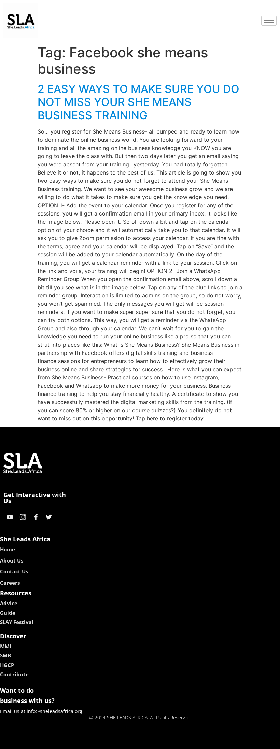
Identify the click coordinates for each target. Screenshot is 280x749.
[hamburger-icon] (269, 21)
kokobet (93, 741)
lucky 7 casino (158, 741)
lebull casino (122, 741)
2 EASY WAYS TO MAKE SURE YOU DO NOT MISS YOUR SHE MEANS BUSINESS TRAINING (138, 102)
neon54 (188, 741)
